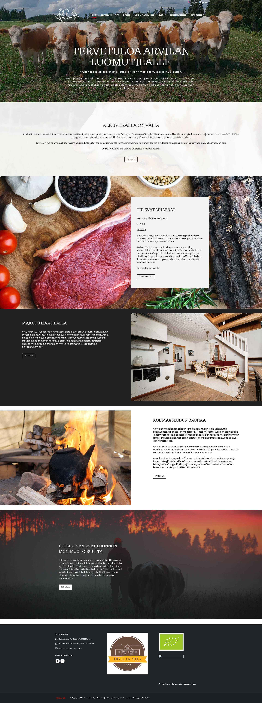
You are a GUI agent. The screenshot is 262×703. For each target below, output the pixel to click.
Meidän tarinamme (144, 15)
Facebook (58, 661)
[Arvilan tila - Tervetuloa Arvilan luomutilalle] (67, 15)
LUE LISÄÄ (131, 159)
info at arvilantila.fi (75, 648)
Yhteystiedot (198, 15)
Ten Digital (145, 698)
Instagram (62, 661)
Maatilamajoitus (110, 15)
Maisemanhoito (178, 15)
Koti (94, 15)
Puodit (126, 15)
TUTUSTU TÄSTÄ (146, 277)
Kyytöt (162, 15)
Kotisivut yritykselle (111, 698)
